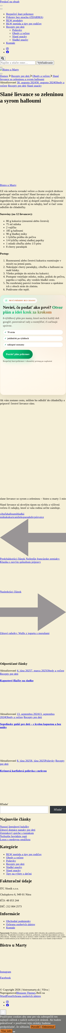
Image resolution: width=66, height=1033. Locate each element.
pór (36, 517)
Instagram (5, 971)
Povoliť (35, 1026)
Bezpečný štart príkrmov (20, 13)
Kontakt (10, 42)
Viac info (6, 1030)
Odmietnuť (48, 1026)
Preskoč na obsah (9, 1)
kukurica (11, 517)
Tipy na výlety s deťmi (19, 873)
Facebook (5, 977)
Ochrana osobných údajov (20, 924)
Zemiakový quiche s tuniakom (17, 833)
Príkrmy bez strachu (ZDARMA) (24, 17)
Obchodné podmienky (18, 921)
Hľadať (4, 804)
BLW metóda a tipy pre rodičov (24, 23)
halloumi (12, 513)
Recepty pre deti (15, 26)
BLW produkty (14, 20)
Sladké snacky (20, 39)
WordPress (6, 996)
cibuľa (3, 513)
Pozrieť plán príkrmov (18, 354)
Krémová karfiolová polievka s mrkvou (23, 770)
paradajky (28, 517)
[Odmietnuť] (14, 1031)
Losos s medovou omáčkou (15, 839)
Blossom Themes (26, 992)
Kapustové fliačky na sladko (16, 680)
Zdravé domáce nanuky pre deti (17, 829)
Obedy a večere (21, 33)
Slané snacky (19, 36)
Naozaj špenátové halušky (14, 826)
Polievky (17, 30)
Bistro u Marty (8, 185)
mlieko (19, 517)
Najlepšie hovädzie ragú (13, 836)
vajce (41, 517)
